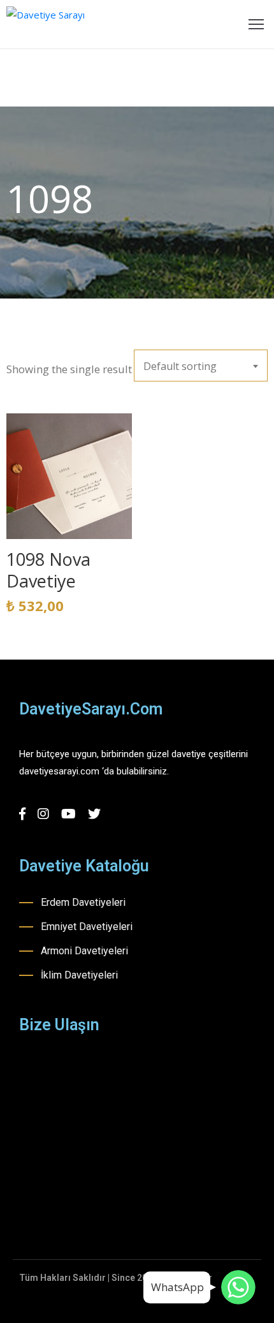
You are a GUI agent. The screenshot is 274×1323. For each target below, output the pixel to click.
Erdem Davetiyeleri (83, 902)
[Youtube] (68, 814)
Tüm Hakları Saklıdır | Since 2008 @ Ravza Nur (115, 1278)
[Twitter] (94, 814)
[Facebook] (22, 814)
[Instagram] (43, 814)
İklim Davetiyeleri (79, 975)
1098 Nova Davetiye (48, 570)
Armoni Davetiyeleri (84, 951)
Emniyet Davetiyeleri (87, 926)
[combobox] (201, 365)
